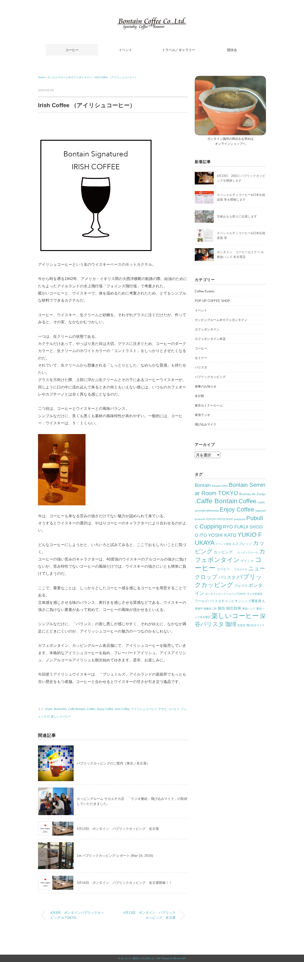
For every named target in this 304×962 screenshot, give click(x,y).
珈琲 (231, 624)
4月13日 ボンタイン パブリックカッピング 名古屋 (118, 829)
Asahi (48, 709)
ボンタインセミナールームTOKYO (225, 593)
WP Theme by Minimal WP (171, 958)
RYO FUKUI (235, 526)
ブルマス (240, 586)
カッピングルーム (247, 552)
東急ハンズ (248, 608)
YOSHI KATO (222, 535)
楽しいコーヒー (61, 716)
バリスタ (201, 367)
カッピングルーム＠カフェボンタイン (221, 320)
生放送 (241, 625)
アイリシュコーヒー (144, 709)
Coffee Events (204, 291)
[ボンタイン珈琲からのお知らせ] (152, 20)
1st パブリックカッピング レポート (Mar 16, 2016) (115, 855)
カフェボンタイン (207, 329)
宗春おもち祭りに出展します (237, 216)
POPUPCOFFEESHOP (219, 519)
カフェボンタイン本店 (210, 339)
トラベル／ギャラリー (178, 50)
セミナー (201, 358)
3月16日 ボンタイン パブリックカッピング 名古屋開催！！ (124, 883)
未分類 (199, 396)
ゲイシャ (247, 561)
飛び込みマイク (205, 424)
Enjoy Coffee (105, 709)
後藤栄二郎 (210, 608)
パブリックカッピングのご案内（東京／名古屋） (113, 763)
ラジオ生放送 (254, 593)
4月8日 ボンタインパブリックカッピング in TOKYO (77, 915)
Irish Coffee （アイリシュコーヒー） (116, 77)
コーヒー (72, 50)
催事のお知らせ (205, 386)
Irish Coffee (122, 709)
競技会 (232, 50)
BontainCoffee (220, 485)
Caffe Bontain (77, 709)
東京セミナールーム (209, 405)
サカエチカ (240, 569)
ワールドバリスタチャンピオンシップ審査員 (228, 601)
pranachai (239, 519)
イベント (125, 50)
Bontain (203, 485)
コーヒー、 (225, 569)
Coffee (91, 709)
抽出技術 (233, 608)
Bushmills (60, 709)
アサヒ (162, 709)
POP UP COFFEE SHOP (212, 301)
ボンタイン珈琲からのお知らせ (137, 958)
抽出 (221, 608)
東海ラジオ (202, 415)
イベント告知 (223, 543)
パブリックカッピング (210, 377)
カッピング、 (225, 552)
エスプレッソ (242, 544)
